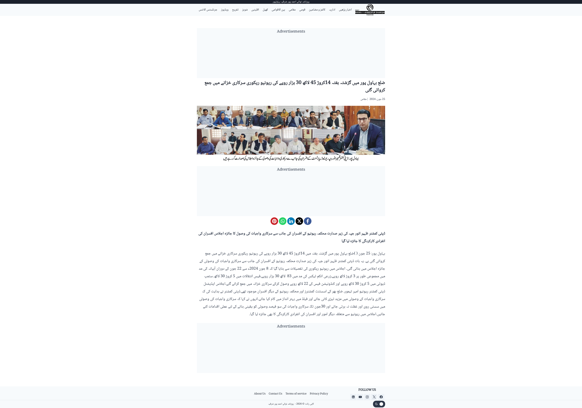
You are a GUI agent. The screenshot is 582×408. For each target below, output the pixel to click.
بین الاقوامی (278, 9)
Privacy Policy (319, 394)
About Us (260, 394)
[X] (299, 221)
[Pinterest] (274, 221)
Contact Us (275, 394)
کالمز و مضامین (317, 9)
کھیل (265, 9)
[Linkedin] (353, 397)
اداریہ (332, 9)
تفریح (235, 9)
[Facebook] (307, 221)
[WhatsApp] (282, 221)
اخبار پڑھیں (345, 9)
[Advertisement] (291, 57)
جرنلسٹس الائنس (208, 9)
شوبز (245, 9)
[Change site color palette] (379, 404)
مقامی (292, 9)
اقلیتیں (255, 9)
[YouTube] (360, 397)
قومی (302, 9)
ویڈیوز (224, 9)
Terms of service (296, 394)
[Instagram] (367, 397)
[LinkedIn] (291, 221)
